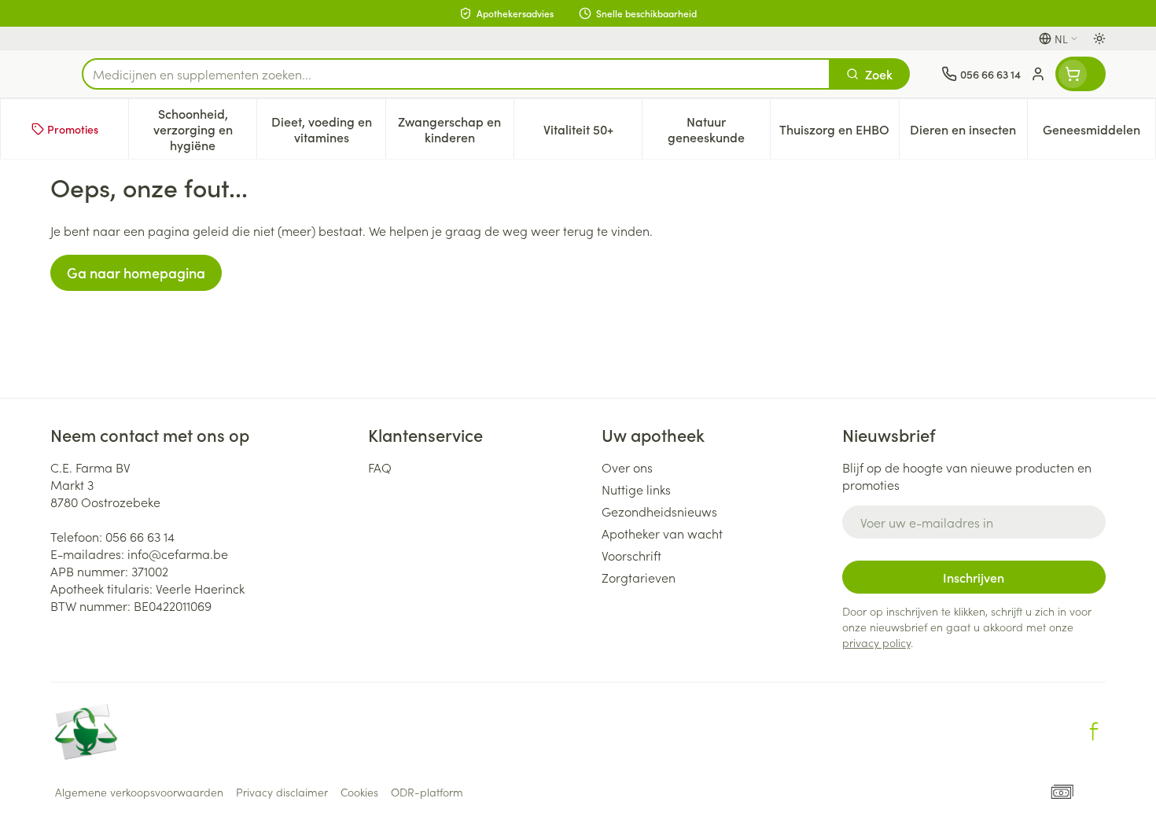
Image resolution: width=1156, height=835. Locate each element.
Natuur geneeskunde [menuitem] (719, 128)
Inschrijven (973, 577)
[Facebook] (1094, 731)
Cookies (359, 792)
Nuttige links (636, 489)
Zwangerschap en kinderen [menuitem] (456, 128)
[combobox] (456, 74)
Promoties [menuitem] (72, 129)
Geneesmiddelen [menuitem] (1099, 132)
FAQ (380, 467)
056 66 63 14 (140, 536)
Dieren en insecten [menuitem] (968, 132)
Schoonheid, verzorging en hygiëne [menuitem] (204, 129)
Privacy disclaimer (282, 792)
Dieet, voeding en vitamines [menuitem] (328, 128)
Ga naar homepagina (136, 272)
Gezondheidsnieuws (659, 511)
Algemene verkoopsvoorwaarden (139, 792)
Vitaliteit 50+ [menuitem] (592, 132)
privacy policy (876, 642)
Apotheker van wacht (662, 533)
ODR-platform (427, 792)
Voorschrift (631, 555)
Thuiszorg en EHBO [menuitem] (838, 132)
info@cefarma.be (177, 553)
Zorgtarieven (639, 577)
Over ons (627, 467)
